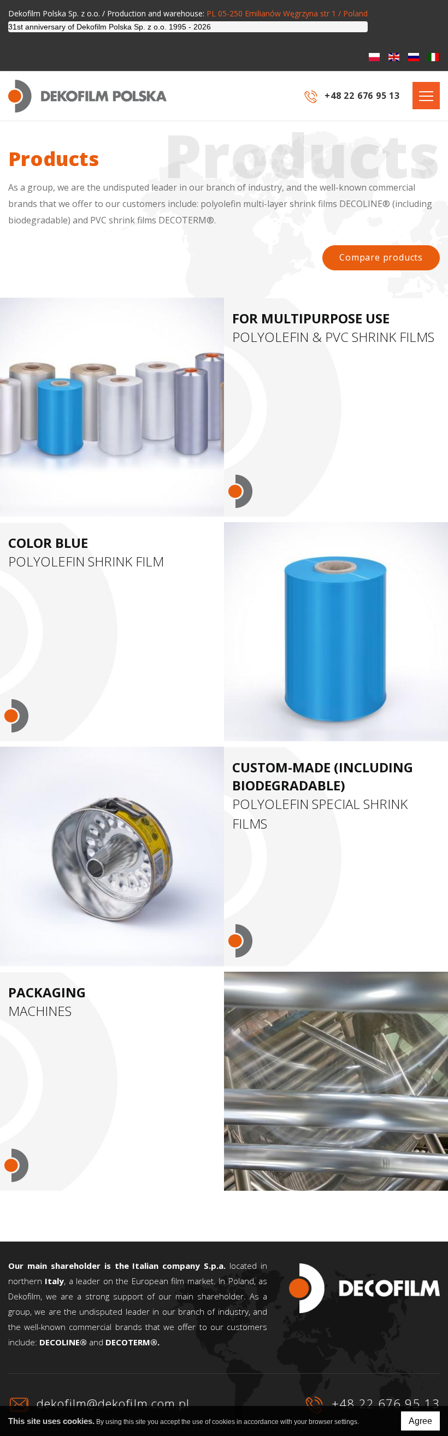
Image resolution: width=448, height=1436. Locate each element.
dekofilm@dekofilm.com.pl (111, 1403)
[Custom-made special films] (112, 856)
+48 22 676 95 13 (384, 1403)
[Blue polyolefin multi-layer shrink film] (336, 631)
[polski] (374, 57)
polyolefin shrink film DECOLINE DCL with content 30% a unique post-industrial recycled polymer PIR (111, 389)
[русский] (413, 57)
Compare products (381, 257)
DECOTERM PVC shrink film (86, 444)
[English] (394, 57)
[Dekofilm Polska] (87, 96)
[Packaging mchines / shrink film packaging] (336, 1081)
